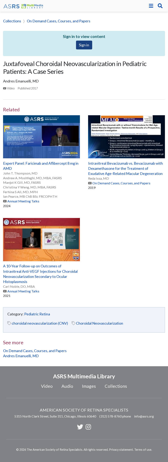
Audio (67, 386)
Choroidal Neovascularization (99, 323)
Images (89, 386)
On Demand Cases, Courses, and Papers (58, 21)
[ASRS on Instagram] (88, 426)
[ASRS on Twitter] (80, 426)
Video (47, 386)
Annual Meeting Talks (23, 201)
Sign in (84, 45)
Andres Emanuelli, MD (21, 356)
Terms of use (142, 449)
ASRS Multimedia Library (84, 376)
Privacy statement (121, 449)
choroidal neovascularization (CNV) (40, 323)
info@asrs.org (144, 416)
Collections (12, 21)
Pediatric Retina (37, 314)
